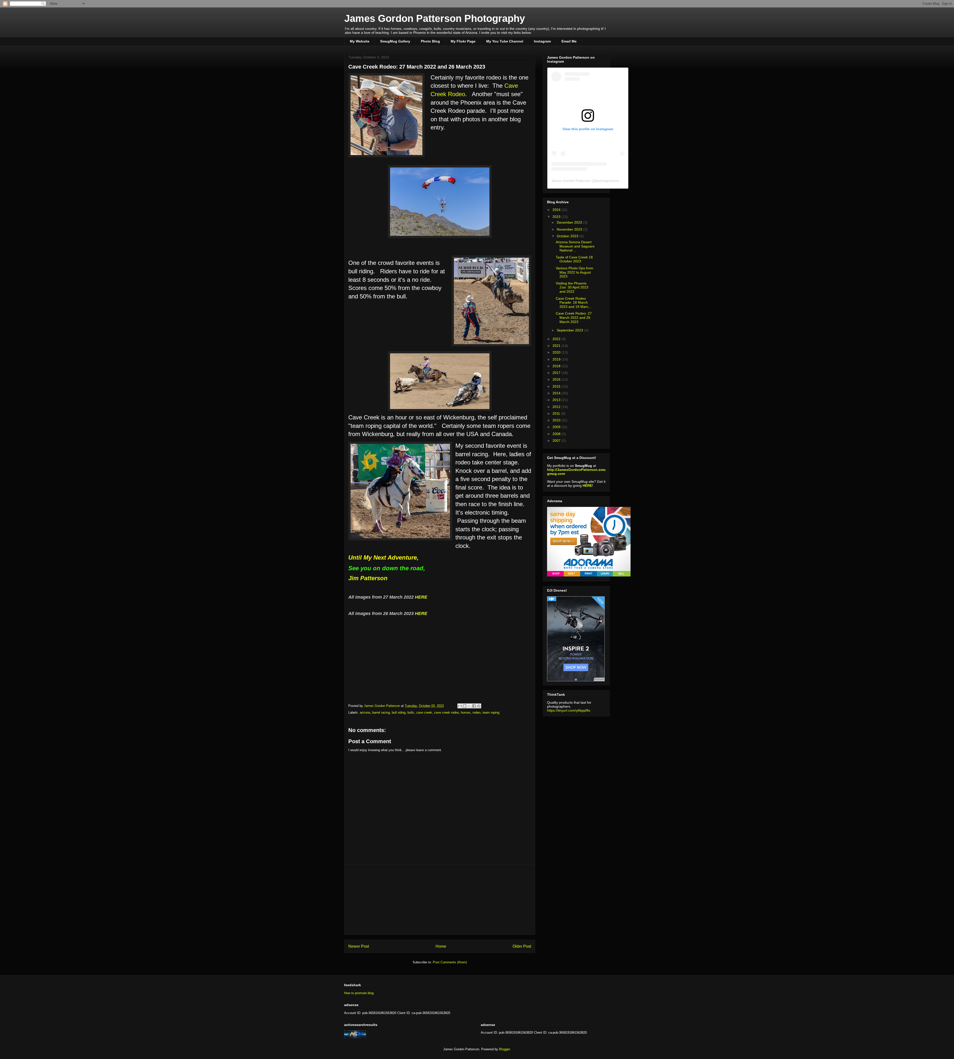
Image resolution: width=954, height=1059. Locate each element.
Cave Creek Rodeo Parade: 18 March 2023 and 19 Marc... (573, 302)
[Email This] (459, 705)
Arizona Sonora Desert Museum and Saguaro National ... (575, 246)
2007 (557, 441)
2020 (557, 352)
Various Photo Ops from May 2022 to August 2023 (574, 272)
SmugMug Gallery (395, 41)
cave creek (424, 712)
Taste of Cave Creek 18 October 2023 (574, 259)
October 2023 (568, 236)
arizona (365, 712)
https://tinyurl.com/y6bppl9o (568, 710)
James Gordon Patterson (571, 181)
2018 (557, 366)
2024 (557, 210)
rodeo (476, 712)
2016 (557, 379)
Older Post (522, 946)
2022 (557, 339)
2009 (557, 427)
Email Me (569, 41)
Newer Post (358, 946)
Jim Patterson (368, 578)
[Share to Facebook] (474, 705)
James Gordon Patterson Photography (434, 18)
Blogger (504, 1049)
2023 (557, 217)
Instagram (542, 41)
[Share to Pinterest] (478, 705)
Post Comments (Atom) (450, 962)
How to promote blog (359, 993)
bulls (410, 712)
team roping (490, 712)
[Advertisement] (439, 900)
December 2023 (570, 222)
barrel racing (381, 712)
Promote (599, 679)
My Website (359, 41)
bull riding (398, 712)
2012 (557, 407)
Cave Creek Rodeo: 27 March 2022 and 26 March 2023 (574, 317)
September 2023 (570, 330)
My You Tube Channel (504, 41)
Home (441, 946)
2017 (557, 373)
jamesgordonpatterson (614, 181)
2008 (557, 434)
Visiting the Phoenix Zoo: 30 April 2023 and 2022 (572, 287)
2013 (557, 400)
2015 (557, 386)
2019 (557, 359)
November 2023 (570, 229)
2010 (557, 420)
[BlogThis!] (464, 705)
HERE (421, 597)
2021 (557, 346)
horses (466, 712)
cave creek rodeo (446, 712)
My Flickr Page (463, 41)
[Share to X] (469, 705)
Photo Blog (430, 41)
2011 (557, 413)
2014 (557, 393)
